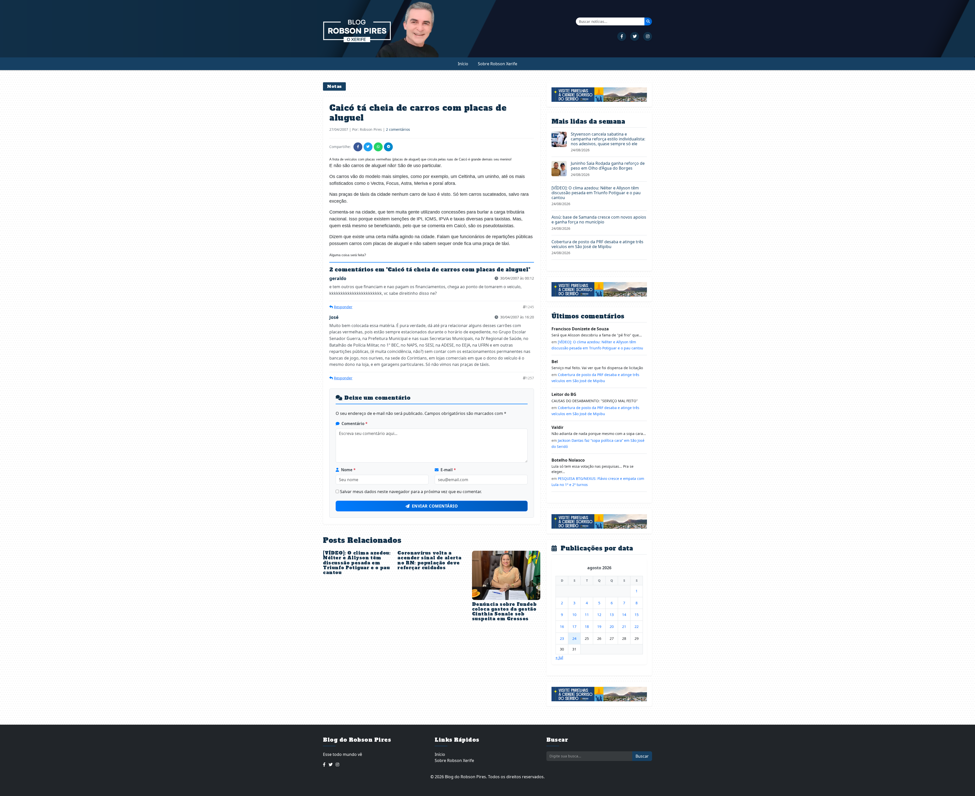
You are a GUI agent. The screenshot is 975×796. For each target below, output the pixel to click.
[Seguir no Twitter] (634, 36)
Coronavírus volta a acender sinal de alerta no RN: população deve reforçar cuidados (429, 560)
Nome (348, 469)
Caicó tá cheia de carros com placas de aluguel (418, 112)
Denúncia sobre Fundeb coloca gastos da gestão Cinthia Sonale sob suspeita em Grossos (504, 611)
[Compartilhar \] (357, 146)
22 (637, 626)
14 (624, 614)
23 (562, 638)
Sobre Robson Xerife (497, 64)
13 (612, 614)
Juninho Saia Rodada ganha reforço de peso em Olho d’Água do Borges (608, 165)
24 (574, 638)
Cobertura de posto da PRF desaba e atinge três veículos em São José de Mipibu (597, 244)
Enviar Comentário (435, 506)
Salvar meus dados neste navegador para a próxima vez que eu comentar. (411, 491)
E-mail (448, 469)
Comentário (354, 423)
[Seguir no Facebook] (621, 36)
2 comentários (398, 129)
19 (599, 626)
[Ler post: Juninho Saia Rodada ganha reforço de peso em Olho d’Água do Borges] (559, 168)
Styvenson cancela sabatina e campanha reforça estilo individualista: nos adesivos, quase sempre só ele (608, 139)
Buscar (642, 756)
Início (463, 64)
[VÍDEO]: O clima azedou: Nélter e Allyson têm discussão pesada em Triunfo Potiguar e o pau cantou (357, 563)
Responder (343, 306)
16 (562, 626)
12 (599, 614)
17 (574, 626)
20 (612, 626)
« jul (559, 657)
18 (587, 626)
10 (574, 614)
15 (637, 614)
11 (587, 614)
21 (624, 626)
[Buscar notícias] (648, 21)
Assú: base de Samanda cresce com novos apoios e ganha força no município (598, 219)
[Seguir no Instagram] (647, 36)
